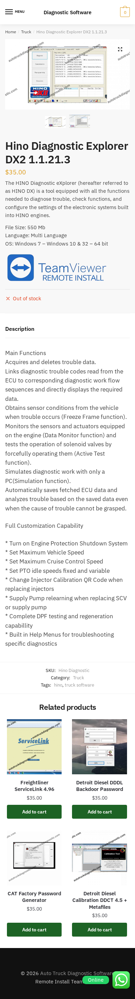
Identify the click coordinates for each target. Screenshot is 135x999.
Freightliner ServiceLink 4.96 (34, 786)
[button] (120, 49)
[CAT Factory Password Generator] (34, 857)
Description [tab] (19, 328)
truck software (79, 685)
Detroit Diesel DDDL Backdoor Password (99, 786)
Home (10, 31)
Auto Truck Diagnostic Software (77, 973)
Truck (26, 31)
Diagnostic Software (67, 12)
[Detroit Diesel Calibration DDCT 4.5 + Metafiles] (99, 857)
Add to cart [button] (34, 812)
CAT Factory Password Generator (34, 897)
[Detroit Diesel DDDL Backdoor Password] (99, 746)
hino (58, 685)
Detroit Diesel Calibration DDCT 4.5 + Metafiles (99, 900)
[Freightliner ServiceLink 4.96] (34, 746)
